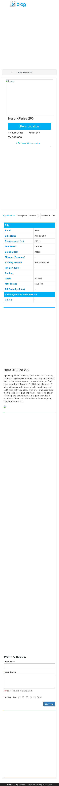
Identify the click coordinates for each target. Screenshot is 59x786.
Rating (8, 697)
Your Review (10, 672)
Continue (49, 704)
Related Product (48, 216)
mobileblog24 (25, 784)
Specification (9, 216)
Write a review (33, 143)
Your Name (10, 661)
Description (22, 216)
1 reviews (21, 143)
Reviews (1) (34, 216)
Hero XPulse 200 (25, 72)
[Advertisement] (29, 37)
